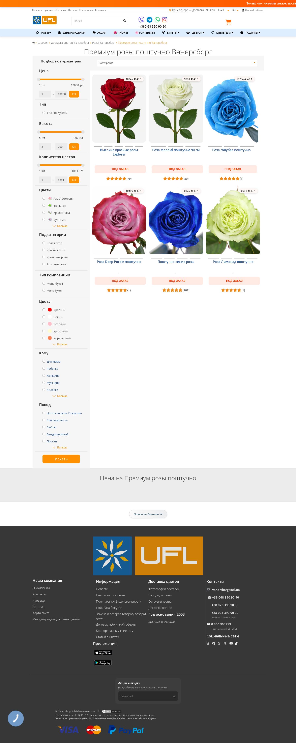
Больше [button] (62, 226)
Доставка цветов (160, 608)
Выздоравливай (57, 434)
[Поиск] (124, 21)
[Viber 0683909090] (141, 21)
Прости (52, 441)
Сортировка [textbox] (106, 63)
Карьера (39, 600)
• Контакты (100, 10)
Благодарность (57, 420)
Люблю (51, 427)
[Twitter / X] (225, 643)
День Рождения (73, 32)
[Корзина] (229, 23)
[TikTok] (236, 643)
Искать (61, 459)
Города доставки (160, 595)
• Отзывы (71, 10)
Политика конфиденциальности (118, 601)
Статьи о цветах (107, 637)
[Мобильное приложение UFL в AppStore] (103, 652)
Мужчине (53, 383)
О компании (41, 588)
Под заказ (120, 169)
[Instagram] (164, 21)
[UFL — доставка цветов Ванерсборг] (45, 20)
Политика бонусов (109, 608)
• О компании (85, 10)
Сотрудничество (160, 601)
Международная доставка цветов (56, 619)
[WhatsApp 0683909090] (157, 21)
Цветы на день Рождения (64, 413)
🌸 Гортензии (145, 32)
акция (101, 32)
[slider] (38, 79)
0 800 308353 (221, 624)
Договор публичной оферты (116, 624)
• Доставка (60, 10)
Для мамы (53, 361)
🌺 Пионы (121, 32)
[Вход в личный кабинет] (243, 10)
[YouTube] (231, 643)
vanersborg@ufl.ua (226, 590)
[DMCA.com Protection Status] (112, 711)
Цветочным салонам (110, 595)
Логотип (39, 607)
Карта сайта (41, 613)
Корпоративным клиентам (115, 631)
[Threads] (219, 643)
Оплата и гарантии (42, 10)
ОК (74, 94)
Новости (102, 589)
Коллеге (52, 390)
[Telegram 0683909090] (150, 21)
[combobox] (177, 63)
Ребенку (52, 368)
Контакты (39, 594)
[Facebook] (214, 643)
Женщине (53, 376)
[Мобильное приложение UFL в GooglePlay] (103, 662)
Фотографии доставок (163, 589)
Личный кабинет (254, 10)
